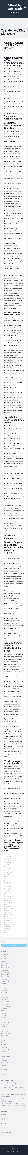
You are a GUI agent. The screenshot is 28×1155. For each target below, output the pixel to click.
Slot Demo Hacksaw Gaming (8, 910)
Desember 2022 (5, 1054)
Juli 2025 (3, 983)
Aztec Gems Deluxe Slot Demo (8, 872)
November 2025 (5, 974)
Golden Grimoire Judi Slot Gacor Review (13, 45)
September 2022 (5, 1060)
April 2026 (4, 963)
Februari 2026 (5, 968)
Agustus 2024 (5, 1008)
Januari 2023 (4, 1051)
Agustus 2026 (5, 954)
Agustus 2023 (4, 1036)
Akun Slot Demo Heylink (8, 860)
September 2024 (5, 1006)
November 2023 (5, 1029)
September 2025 (5, 979)
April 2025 (4, 990)
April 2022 (4, 1069)
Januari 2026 (4, 970)
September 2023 (5, 1033)
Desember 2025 (5, 972)
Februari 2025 (5, 995)
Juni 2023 (3, 1040)
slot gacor (4, 1123)
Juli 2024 (3, 1011)
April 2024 (4, 1017)
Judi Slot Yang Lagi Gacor (8, 890)
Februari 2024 (5, 1022)
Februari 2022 (5, 1074)
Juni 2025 (3, 986)
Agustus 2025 (5, 981)
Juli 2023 (3, 1038)
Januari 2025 (4, 997)
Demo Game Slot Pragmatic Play (8, 876)
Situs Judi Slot (16, 53)
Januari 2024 (4, 1024)
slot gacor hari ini (6, 1132)
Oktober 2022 (5, 1058)
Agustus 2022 (5, 1063)
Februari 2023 (5, 1049)
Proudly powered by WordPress (11, 1149)
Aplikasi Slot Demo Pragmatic (8, 864)
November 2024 (5, 1002)
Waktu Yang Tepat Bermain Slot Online (7, 926)
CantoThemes (16, 1151)
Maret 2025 (4, 992)
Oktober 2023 (4, 1031)
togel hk (3, 1119)
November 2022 (5, 1056)
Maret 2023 (4, 1047)
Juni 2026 (3, 959)
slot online (4, 1127)
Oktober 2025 (5, 977)
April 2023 (4, 1045)
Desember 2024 (5, 999)
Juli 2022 (3, 1065)
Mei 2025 (3, 988)
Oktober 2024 (5, 1004)
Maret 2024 (4, 1020)
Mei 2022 (3, 1067)
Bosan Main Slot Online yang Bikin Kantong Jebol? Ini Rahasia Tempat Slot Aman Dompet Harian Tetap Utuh (13, 1094)
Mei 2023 (3, 1042)
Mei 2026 (3, 961)
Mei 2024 (3, 1015)
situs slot (3, 1114)
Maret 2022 (4, 1072)
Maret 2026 (4, 965)
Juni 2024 (3, 1013)
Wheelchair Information (16, 7)
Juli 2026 (3, 956)
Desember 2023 (5, 1026)
